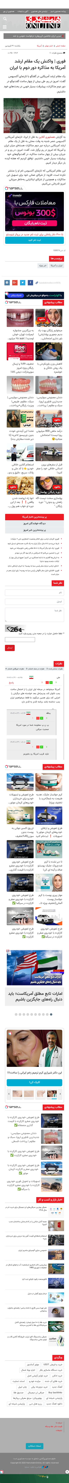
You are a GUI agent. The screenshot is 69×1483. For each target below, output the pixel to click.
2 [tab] (47, 1014)
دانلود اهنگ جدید (54, 1404)
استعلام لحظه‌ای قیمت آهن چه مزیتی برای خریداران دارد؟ (26, 1238)
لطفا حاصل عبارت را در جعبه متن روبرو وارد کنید (41, 633)
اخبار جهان (49, 45)
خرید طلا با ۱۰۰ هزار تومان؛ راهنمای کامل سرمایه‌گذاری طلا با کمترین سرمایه (31, 1324)
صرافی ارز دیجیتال (36, 1393)
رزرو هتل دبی (35, 1404)
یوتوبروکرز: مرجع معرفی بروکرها (27, 1398)
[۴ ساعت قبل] (34, 968)
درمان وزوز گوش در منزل (37, 1293)
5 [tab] (35, 1014)
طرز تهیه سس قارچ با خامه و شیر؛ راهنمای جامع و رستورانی (27, 1310)
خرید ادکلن (57, 1376)
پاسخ (11, 682)
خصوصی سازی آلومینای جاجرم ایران (32, 1250)
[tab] (34, 517)
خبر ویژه (42, 265)
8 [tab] (24, 1014)
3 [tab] (43, 1014)
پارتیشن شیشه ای (54, 1398)
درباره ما (59, 1422)
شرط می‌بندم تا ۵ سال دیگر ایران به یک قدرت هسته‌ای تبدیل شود (33, 543)
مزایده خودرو (35, 1381)
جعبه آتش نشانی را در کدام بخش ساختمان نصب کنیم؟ (28, 1223)
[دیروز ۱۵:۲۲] (56, 1269)
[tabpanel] (34, 977)
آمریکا (39, 45)
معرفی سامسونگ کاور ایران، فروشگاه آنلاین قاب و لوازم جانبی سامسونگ (27, 1338)
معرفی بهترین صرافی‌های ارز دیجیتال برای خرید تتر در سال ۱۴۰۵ (26, 1209)
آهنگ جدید (57, 1387)
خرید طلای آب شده (53, 1381)
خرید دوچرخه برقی (39, 1387)
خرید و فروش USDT (53, 1364)
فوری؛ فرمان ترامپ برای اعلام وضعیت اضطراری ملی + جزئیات (35, 539)
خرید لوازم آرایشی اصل (37, 1376)
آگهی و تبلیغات (23, 11)
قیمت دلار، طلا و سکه (53, 1426)
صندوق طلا (18, 1393)
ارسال (9, 648)
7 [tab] (27, 1014)
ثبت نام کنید (34, 240)
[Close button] (67, 1472)
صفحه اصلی (60, 45)
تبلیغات (59, 1430)
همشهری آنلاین (43, 22)
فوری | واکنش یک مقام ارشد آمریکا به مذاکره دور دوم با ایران (37, 64)
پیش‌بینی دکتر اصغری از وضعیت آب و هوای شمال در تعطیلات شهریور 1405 (26, 1266)
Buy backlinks (55, 1393)
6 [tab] (31, 1014)
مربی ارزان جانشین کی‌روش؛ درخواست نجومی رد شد (37, 36)
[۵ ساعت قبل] (56, 1211)
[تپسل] (6, 188)
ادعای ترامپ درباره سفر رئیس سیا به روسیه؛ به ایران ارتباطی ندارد (33, 566)
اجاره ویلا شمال (28, 1370)
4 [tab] (39, 1014)
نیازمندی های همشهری (39, 11)
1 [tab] (51, 1014)
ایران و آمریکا (56, 265)
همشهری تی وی (8, 11)
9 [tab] (20, 1014)
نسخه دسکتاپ (34, 1446)
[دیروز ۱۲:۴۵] (56, 1283)
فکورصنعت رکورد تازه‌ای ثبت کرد (34, 1279)
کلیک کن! (34, 1082)
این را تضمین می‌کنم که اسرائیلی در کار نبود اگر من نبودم (37, 553)
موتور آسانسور (33, 1364)
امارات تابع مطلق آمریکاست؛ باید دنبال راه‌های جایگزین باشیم (35, 996)
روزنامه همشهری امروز (58, 11)
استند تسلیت (19, 1381)
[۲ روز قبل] (56, 1312)
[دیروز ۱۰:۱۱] (56, 1297)
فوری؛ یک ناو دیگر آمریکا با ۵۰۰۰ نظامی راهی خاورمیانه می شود (34, 548)
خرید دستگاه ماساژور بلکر (50, 1370)
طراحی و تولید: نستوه (33, 1467)
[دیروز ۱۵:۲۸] (56, 1240)
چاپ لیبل (22, 1387)
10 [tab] (16, 1014)
